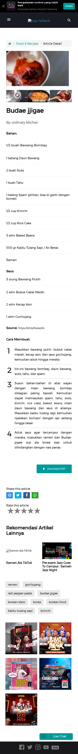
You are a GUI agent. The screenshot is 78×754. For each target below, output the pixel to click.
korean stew (16, 602)
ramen (12, 584)
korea (37, 602)
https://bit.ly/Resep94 (31, 328)
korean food (57, 602)
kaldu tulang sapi (20, 611)
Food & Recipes (27, 44)
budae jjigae (49, 593)
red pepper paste (20, 593)
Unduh (69, 6)
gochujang (33, 584)
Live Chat (59, 736)
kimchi (46, 611)
